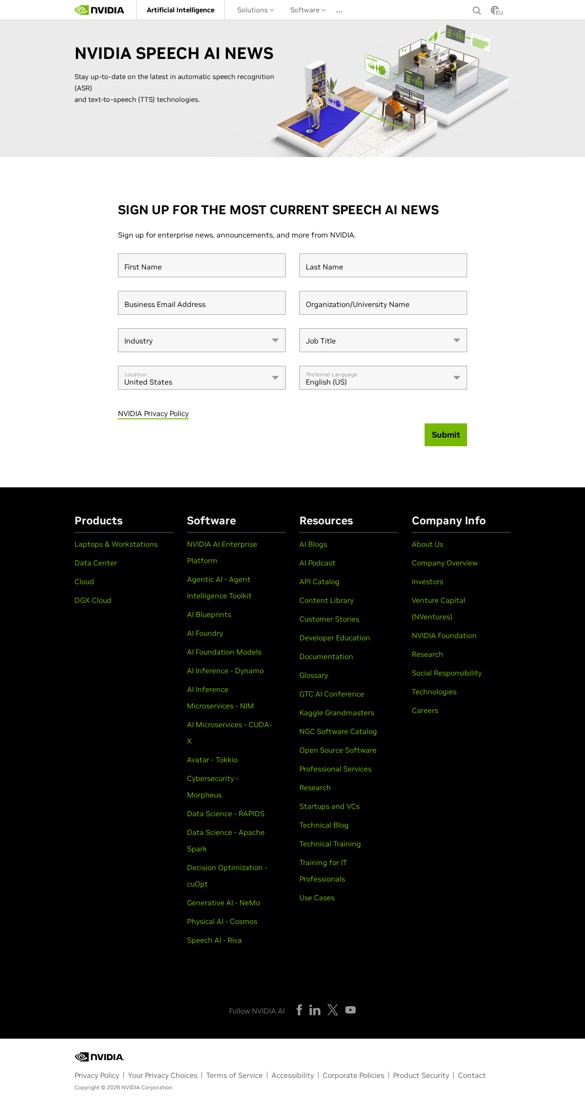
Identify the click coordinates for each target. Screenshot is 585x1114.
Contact (472, 1075)
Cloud (84, 581)
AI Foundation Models (224, 651)
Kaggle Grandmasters (336, 712)
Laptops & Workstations (116, 544)
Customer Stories (329, 618)
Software (305, 9)
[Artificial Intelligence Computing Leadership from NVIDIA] (99, 10)
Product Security (421, 1075)
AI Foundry (205, 633)
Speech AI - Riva (214, 940)
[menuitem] (180, 10)
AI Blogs (313, 544)
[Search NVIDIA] (477, 8)
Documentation (326, 656)
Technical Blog (324, 824)
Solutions (253, 9)
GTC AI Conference (331, 693)
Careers (425, 710)
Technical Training (330, 843)
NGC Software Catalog (338, 731)
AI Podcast (317, 562)
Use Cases (317, 897)
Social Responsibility (447, 672)
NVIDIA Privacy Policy (153, 413)
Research (315, 787)
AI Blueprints (209, 614)
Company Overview (445, 562)
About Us (427, 544)
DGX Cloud (93, 600)
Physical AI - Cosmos (222, 921)
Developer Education (334, 637)
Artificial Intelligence (180, 9)
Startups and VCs (329, 806)
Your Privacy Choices (162, 1075)
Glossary (313, 675)
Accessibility (292, 1075)
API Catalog (319, 581)
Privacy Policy (96, 1075)
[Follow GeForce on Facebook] (299, 1009)
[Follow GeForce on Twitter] (332, 1009)
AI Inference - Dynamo (225, 670)
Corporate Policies (353, 1075)
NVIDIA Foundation (444, 635)
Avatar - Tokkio (212, 759)
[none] (477, 10)
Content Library (326, 600)
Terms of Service (234, 1075)
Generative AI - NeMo (223, 902)
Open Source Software (338, 750)
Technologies (434, 691)
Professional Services (335, 768)
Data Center (95, 562)
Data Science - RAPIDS (226, 813)
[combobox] (202, 340)
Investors (427, 581)
